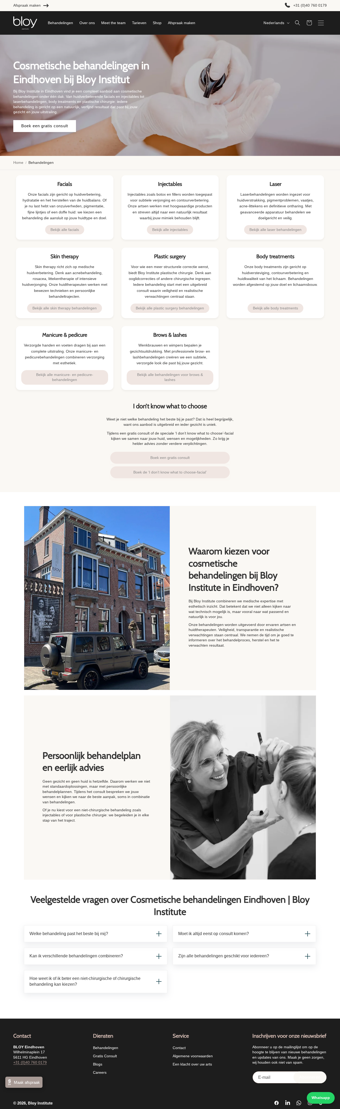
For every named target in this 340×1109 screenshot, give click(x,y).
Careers (100, 1073)
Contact (179, 1048)
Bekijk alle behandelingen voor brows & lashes (170, 377)
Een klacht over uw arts (192, 1064)
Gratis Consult (105, 1056)
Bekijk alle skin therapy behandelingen (64, 308)
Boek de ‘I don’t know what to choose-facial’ (170, 472)
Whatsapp (321, 1097)
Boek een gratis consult (44, 126)
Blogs (97, 1064)
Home (18, 162)
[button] (297, 23)
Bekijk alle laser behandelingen (275, 229)
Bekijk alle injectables (170, 229)
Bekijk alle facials (64, 229)
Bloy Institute (40, 1103)
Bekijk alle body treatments (275, 308)
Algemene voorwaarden (193, 1056)
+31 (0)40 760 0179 (310, 5)
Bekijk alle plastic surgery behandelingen (170, 308)
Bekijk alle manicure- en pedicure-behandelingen (64, 377)
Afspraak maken (27, 5)
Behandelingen (105, 1048)
